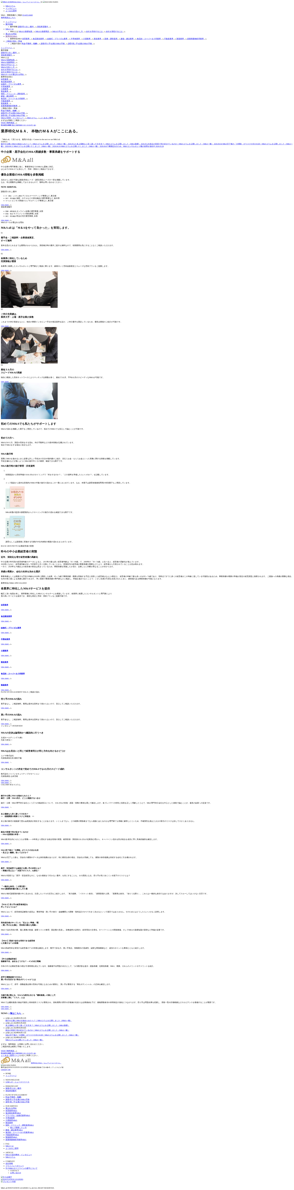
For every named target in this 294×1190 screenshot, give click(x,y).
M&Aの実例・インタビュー (12, 118)
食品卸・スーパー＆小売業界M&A (20, 1132)
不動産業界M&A (12, 1135)
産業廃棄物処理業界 (195, 39)
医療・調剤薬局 (111, 39)
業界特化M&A (11, 36)
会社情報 (9, 1163)
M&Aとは (10, 29)
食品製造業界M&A (13, 1113)
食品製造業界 (38, 39)
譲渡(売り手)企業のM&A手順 (53, 44)
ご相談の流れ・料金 (14, 41)
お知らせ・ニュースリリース (17, 1082)
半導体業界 (75, 39)
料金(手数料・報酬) (30, 44)
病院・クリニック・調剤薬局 (13, 94)
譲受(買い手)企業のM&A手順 (80, 44)
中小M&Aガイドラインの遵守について (21, 1168)
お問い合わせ (15, 1173)
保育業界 (26, 39)
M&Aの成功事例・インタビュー (19, 1155)
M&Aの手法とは (59, 31)
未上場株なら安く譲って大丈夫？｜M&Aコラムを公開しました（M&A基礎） (37, 1025)
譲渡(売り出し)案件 (26, 27)
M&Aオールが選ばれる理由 (12, 74)
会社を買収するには (114, 31)
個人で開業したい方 (18, 1128)
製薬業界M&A (11, 1137)
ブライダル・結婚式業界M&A (18, 1115)
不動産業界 (169, 39)
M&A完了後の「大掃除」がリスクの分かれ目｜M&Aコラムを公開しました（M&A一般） (42, 1035)
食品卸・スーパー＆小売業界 (149, 39)
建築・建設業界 (127, 39)
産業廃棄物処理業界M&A (16, 1140)
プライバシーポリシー (15, 1166)
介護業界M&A (11, 1120)
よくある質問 (11, 11)
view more (5, 205)
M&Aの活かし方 (76, 31)
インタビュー (11, 8)
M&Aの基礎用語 (42, 31)
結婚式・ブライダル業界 (57, 39)
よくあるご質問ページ (10, 1055)
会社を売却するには (94, 31)
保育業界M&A (11, 1111)
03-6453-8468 (27, 15)
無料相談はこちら (8, 18)
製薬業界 (180, 39)
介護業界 (87, 39)
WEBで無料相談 (8, 123)
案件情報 (9, 24)
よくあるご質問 (47, 118)
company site (5, 1070)
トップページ (11, 22)
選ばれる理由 (11, 34)
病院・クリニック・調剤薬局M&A (20, 1125)
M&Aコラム (10, 6)
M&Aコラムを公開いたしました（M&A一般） (25, 1040)
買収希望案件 (43, 27)
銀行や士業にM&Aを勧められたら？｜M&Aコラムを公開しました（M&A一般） (39, 1021)
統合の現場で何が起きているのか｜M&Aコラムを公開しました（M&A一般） (37, 1030)
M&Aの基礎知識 (26, 31)
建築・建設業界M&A (14, 1130)
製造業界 (98, 39)
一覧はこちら (15, 1013)
